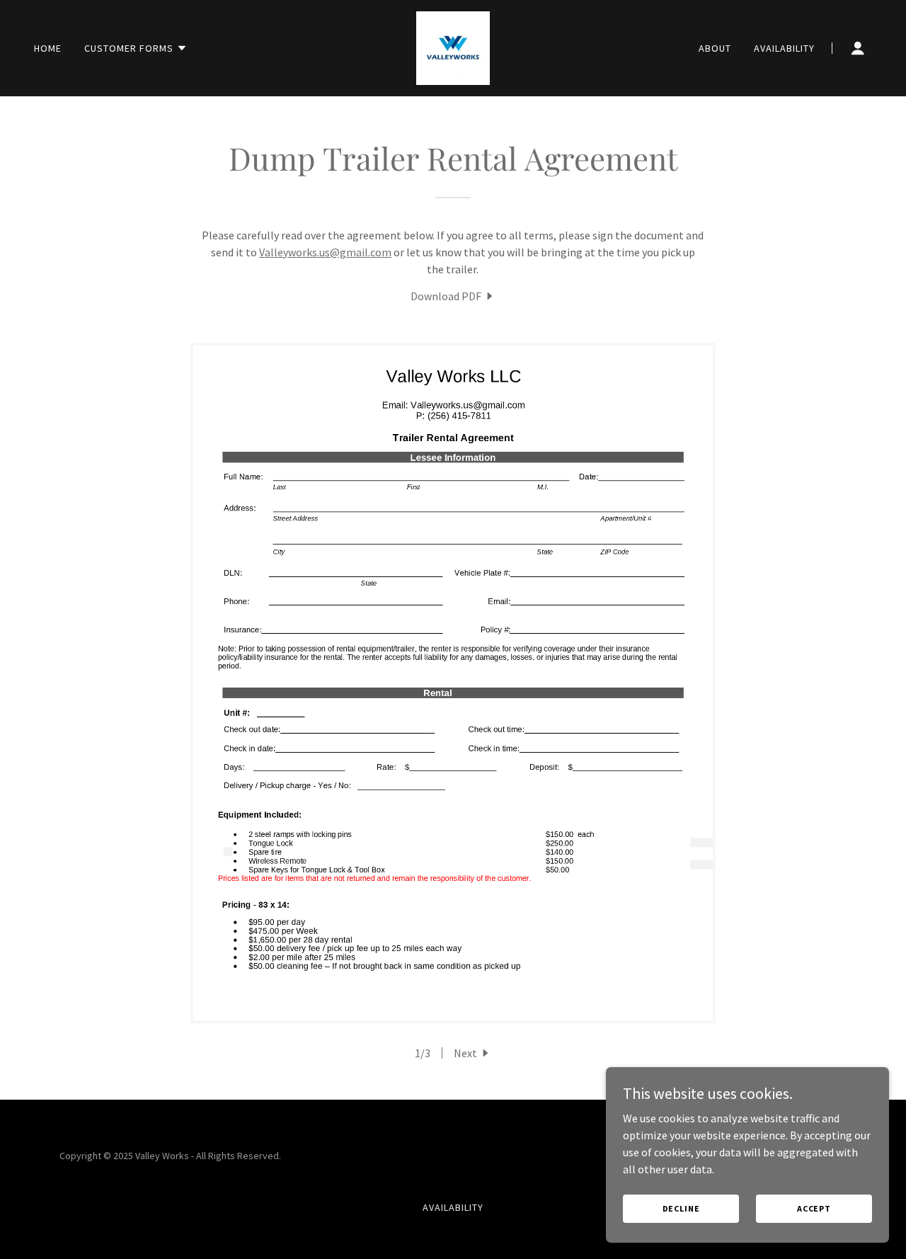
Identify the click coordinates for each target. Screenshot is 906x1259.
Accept (814, 1208)
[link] (453, 47)
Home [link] (48, 48)
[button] (136, 48)
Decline (681, 1208)
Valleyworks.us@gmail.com (325, 252)
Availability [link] (784, 48)
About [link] (715, 48)
